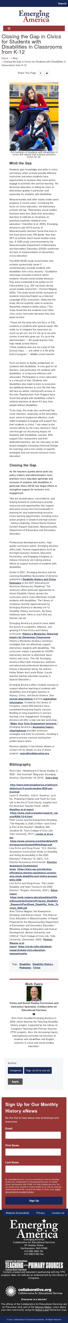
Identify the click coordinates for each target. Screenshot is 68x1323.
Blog (15, 58)
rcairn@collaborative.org (34, 753)
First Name (12, 1145)
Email (8, 1128)
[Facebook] (41, 71)
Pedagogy (25, 967)
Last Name (12, 1162)
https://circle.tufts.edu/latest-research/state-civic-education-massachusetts (30, 950)
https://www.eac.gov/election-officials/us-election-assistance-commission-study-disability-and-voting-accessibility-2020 (33, 874)
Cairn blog (52, 777)
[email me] (34, 1014)
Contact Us (58, 1212)
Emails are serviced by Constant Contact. (32, 1190)
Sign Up (34, 1200)
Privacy (41, 1212)
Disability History (43, 964)
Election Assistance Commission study (33, 865)
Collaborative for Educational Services (28, 1319)
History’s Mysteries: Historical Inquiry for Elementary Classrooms (33, 635)
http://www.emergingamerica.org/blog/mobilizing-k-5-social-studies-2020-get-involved (33, 788)
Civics (36, 967)
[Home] (34, 9)
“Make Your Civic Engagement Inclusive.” (33, 723)
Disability (25, 964)
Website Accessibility (17, 1212)
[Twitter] (47, 71)
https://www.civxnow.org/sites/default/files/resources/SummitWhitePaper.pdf (33, 842)
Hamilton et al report (21, 809)
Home (5, 58)
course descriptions (21, 698)
